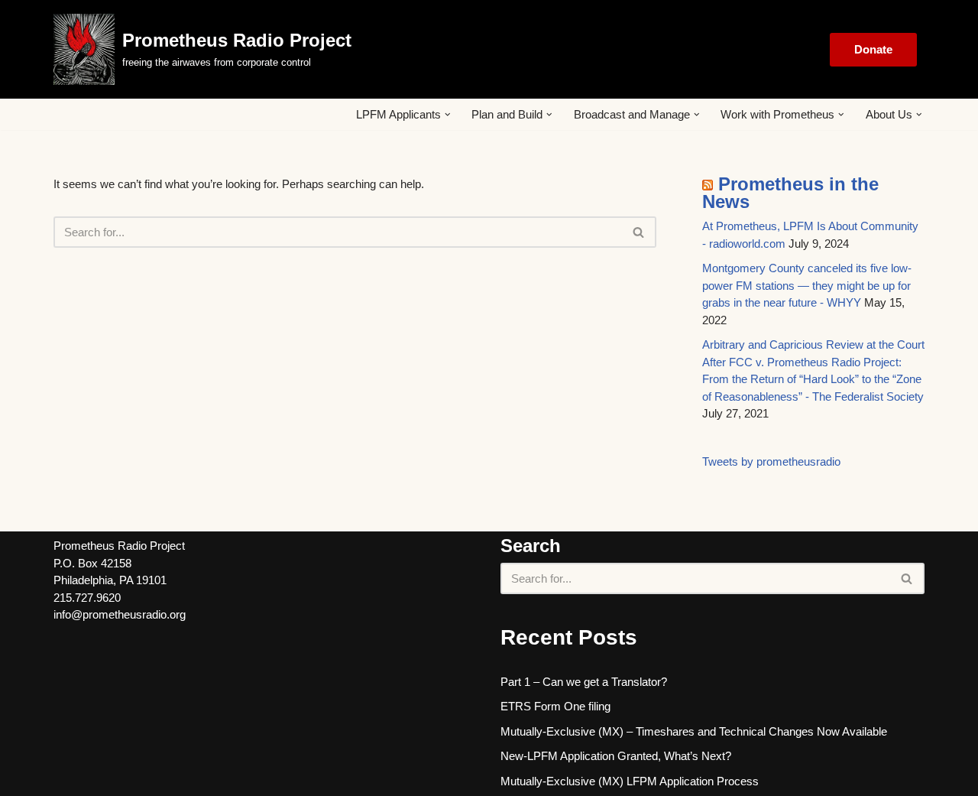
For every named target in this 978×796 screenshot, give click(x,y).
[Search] (639, 232)
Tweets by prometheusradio (771, 461)
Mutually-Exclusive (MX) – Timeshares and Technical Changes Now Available (693, 731)
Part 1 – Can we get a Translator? (583, 681)
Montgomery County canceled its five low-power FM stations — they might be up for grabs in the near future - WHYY (807, 285)
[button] (448, 115)
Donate (873, 49)
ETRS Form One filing (555, 706)
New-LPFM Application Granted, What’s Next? (615, 755)
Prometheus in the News (790, 193)
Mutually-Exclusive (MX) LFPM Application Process (629, 781)
